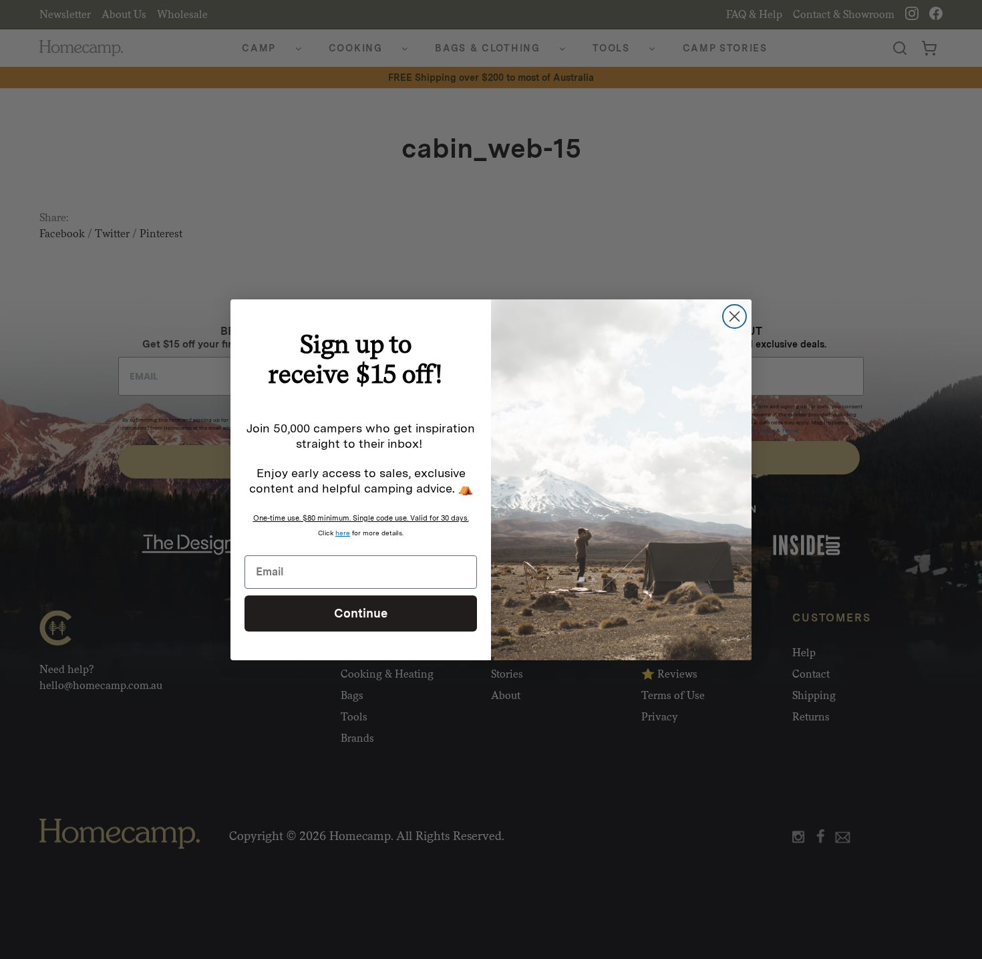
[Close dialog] (734, 316)
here (342, 532)
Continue (360, 612)
